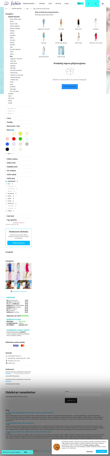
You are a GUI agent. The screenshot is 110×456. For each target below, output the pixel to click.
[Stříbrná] (14, 149)
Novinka (11, 111)
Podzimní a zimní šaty (16, 75)
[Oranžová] (27, 133)
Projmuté (11, 208)
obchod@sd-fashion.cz (14, 356)
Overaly (12, 42)
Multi (10, 153)
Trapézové (12, 206)
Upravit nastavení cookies (46, 451)
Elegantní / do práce (16, 59)
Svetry (11, 54)
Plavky (10, 100)
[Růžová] (7, 139)
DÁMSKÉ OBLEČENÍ (14, 17)
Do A (10, 184)
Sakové (11, 211)
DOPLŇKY (12, 87)
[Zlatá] (20, 149)
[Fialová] (14, 144)
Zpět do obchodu (69, 86)
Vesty (11, 84)
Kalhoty (12, 33)
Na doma (12, 40)
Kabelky (12, 31)
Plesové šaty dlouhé (16, 70)
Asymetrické (13, 181)
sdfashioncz (11, 363)
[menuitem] (29, 3)
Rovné (11, 196)
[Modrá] (7, 144)
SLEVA (10, 113)
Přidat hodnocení (19, 243)
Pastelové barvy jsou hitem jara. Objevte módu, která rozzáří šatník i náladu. (29, 431)
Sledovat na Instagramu (20, 291)
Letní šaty (13, 61)
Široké (11, 201)
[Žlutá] (20, 133)
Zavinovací (12, 203)
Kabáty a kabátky (15, 28)
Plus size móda (14, 91)
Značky (10, 103)
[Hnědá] (20, 144)
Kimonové (12, 186)
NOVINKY (11, 93)
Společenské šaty (15, 77)
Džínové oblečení (15, 26)
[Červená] (14, 139)
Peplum (11, 191)
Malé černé (13, 63)
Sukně (11, 52)
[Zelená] (20, 139)
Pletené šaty (13, 73)
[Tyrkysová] (27, 139)
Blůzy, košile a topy (15, 19)
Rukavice (12, 44)
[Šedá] (27, 144)
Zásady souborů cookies (91, 445)
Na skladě (12, 108)
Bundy (12, 21)
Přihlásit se (71, 400)
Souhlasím (102, 451)
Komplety (12, 35)
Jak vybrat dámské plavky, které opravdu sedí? (20, 423)
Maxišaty (12, 66)
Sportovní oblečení (15, 49)
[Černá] (7, 149)
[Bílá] (7, 133)
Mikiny (12, 38)
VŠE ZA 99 (11, 98)
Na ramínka (12, 188)
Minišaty (12, 68)
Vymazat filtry (18, 223)
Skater (11, 198)
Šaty (11, 56)
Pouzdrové (12, 193)
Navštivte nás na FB (14, 361)
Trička (11, 82)
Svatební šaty (14, 79)
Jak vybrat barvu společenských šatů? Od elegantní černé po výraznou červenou (30, 412)
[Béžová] (14, 133)
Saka (11, 47)
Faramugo (13, 89)
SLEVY (10, 96)
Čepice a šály (13, 24)
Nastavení (89, 451)
